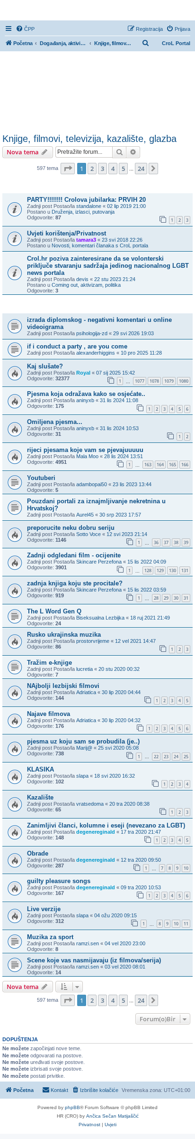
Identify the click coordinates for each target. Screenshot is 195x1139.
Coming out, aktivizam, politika (86, 285)
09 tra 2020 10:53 (141, 887)
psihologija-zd (91, 333)
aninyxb (85, 400)
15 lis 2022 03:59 (146, 590)
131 (184, 570)
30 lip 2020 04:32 (121, 720)
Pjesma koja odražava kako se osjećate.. (86, 393)
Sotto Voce (88, 534)
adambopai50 (91, 484)
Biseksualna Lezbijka (100, 618)
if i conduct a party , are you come (77, 346)
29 (166, 598)
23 (166, 756)
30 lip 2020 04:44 (121, 692)
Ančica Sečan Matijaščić (112, 1116)
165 (172, 464)
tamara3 (86, 240)
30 (176, 598)
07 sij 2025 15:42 (115, 373)
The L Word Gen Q (54, 611)
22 (156, 756)
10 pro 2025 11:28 (141, 353)
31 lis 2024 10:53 (119, 428)
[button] (68, 168)
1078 (154, 381)
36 (156, 542)
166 (184, 464)
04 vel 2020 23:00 (125, 943)
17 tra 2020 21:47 (141, 832)
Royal (83, 373)
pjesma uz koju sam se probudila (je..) (83, 741)
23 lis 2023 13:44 (132, 484)
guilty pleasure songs (58, 881)
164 (160, 464)
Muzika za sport (50, 937)
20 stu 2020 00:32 (119, 669)
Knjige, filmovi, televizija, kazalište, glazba (89, 138)
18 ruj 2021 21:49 (150, 618)
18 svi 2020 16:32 (114, 776)
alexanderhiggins (95, 353)
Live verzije (44, 909)
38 (176, 542)
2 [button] (92, 168)
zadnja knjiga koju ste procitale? (75, 583)
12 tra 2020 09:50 (141, 860)
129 (160, 570)
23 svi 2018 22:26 (122, 240)
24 (176, 756)
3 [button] (102, 168)
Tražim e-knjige (49, 662)
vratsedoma (90, 804)
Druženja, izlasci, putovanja (83, 212)
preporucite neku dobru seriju (71, 527)
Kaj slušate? (45, 366)
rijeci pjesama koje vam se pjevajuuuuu (85, 449)
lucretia (84, 669)
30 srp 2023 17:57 (120, 515)
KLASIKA (40, 769)
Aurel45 (85, 515)
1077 (139, 381)
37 (166, 542)
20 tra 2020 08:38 (129, 804)
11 (186, 924)
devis (82, 279)
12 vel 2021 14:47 (135, 641)
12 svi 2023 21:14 (126, 534)
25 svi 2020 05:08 (118, 748)
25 (186, 756)
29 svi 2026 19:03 (133, 333)
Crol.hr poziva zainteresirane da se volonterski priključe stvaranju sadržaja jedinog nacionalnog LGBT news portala (108, 265)
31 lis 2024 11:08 (119, 400)
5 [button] (123, 168)
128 (147, 570)
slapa (82, 776)
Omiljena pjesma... (54, 421)
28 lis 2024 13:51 (123, 456)
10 (186, 868)
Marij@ (84, 748)
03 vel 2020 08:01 (125, 967)
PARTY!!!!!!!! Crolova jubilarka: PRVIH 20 (86, 199)
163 (147, 464)
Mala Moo (87, 456)
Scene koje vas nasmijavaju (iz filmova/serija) (94, 960)
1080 (183, 381)
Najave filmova (48, 713)
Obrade (37, 853)
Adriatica (86, 692)
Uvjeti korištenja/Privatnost (66, 233)
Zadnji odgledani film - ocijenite (74, 555)
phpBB (72, 1107)
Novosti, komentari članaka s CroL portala (100, 245)
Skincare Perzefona (99, 562)
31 (186, 598)
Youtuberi (41, 477)
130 (172, 570)
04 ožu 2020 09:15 (115, 915)
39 (186, 542)
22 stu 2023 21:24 (114, 279)
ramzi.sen (87, 943)
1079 (169, 381)
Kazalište (40, 797)
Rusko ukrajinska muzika (64, 634)
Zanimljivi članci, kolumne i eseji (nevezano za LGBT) (106, 825)
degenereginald (95, 832)
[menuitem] (25, 29)
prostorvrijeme (92, 641)
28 (156, 598)
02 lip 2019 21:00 (126, 206)
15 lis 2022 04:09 (146, 562)
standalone (88, 206)
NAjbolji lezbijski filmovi (63, 685)
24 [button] (141, 168)
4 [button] (113, 168)
